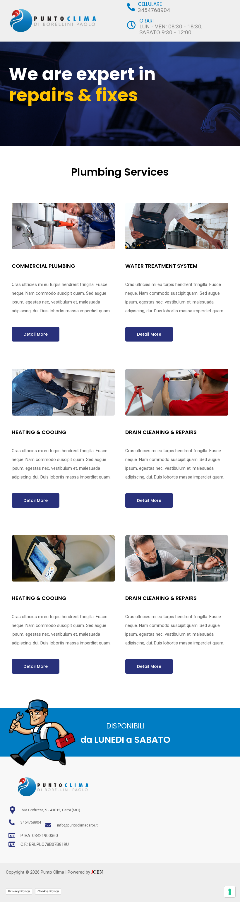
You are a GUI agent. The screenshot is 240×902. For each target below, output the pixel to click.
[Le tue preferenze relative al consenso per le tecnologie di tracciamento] (229, 891)
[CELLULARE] (131, 7)
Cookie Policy (48, 891)
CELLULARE (150, 4)
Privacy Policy (19, 891)
